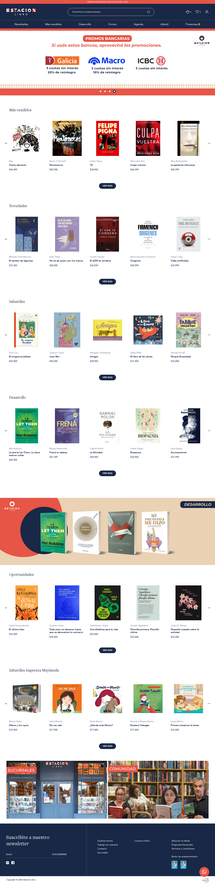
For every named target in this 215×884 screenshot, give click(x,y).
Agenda (138, 24)
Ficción (112, 24)
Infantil (164, 24)
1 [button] (100, 91)
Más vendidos (53, 24)
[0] (187, 12)
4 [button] (114, 91)
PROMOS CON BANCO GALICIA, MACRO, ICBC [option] (107, 2)
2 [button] (105, 91)
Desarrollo (85, 24)
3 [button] (109, 91)
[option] (107, 61)
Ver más (107, 185)
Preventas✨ (193, 24)
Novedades (21, 24)
